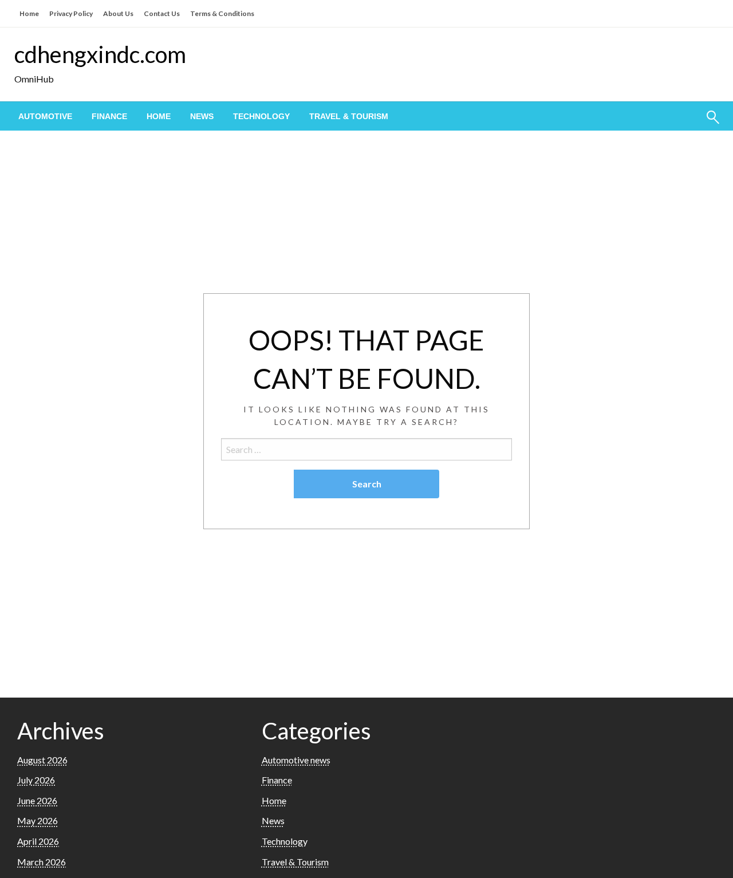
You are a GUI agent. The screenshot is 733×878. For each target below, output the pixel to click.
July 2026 (36, 779)
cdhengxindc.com (100, 54)
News (202, 116)
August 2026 (42, 759)
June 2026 (37, 800)
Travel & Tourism (348, 116)
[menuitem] (45, 116)
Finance (109, 116)
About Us (118, 13)
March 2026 (41, 861)
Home (29, 13)
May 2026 (37, 820)
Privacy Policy (71, 13)
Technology (261, 116)
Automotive (45, 116)
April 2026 (38, 841)
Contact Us (162, 13)
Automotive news (296, 759)
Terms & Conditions (222, 13)
